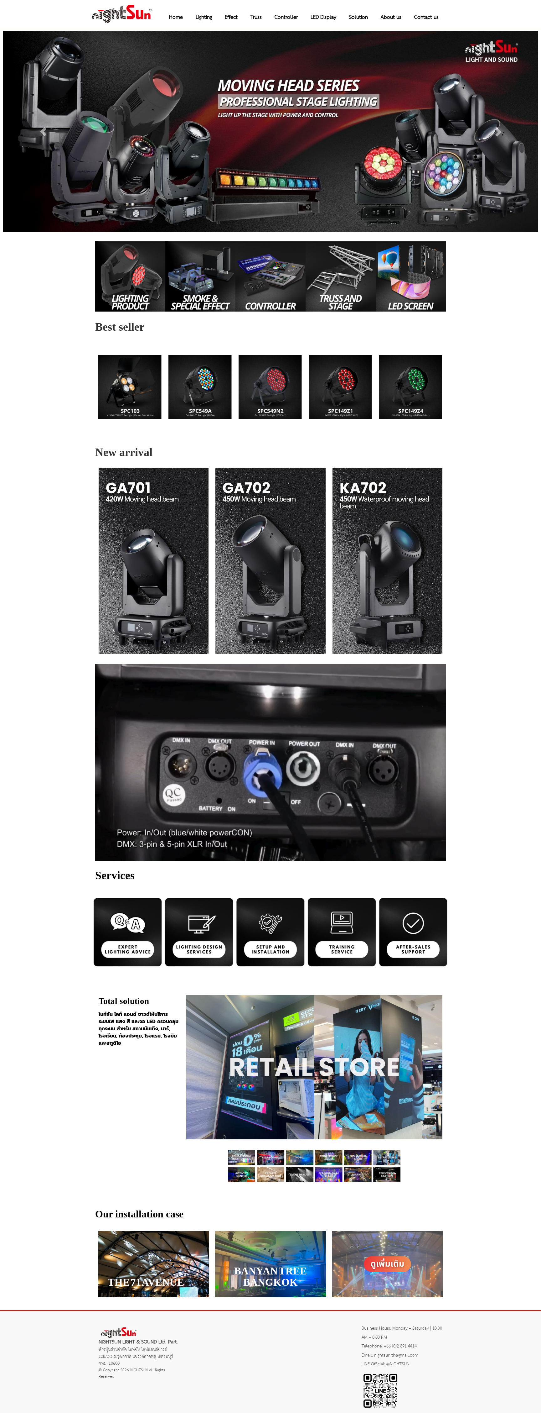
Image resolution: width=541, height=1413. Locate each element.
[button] (43, 131)
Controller (286, 17)
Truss (256, 17)
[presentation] (78, 374)
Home (176, 17)
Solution (358, 17)
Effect (231, 17)
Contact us (426, 17)
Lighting (204, 17)
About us (391, 17)
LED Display (323, 17)
